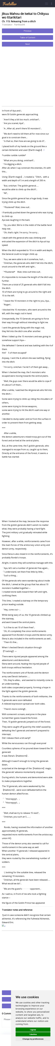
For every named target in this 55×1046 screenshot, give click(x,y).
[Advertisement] (27, 76)
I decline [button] (33, 1034)
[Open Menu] (46, 3)
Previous (27, 30)
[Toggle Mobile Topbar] (51, 4)
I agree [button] (33, 1030)
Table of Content (27, 37)
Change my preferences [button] (33, 1039)
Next (27, 44)
